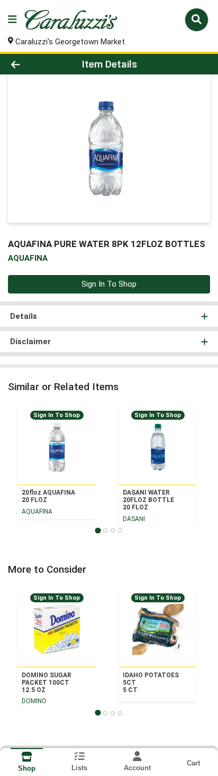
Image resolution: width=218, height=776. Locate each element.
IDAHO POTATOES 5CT (151, 682)
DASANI (134, 519)
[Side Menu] (12, 20)
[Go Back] (33, 64)
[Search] (197, 19)
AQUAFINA (37, 511)
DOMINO (34, 701)
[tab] (98, 530)
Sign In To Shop (109, 284)
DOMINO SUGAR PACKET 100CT (46, 682)
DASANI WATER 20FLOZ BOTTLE (148, 500)
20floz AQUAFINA (48, 496)
